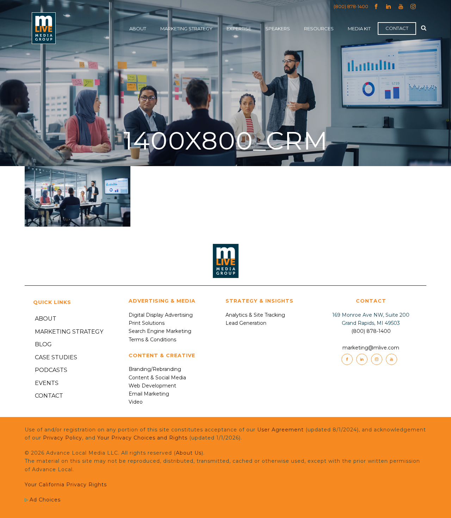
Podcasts (51, 370)
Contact (396, 28)
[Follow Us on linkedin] (361, 359)
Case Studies (56, 357)
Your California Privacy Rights (66, 484)
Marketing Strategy (186, 28)
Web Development (152, 386)
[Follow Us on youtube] (391, 359)
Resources (319, 28)
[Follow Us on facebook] (347, 359)
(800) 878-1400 (351, 6)
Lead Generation (246, 323)
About (137, 28)
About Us (189, 453)
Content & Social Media (157, 377)
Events (46, 383)
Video (136, 402)
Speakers (277, 28)
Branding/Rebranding (155, 369)
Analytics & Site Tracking (255, 315)
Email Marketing (149, 394)
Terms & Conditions (152, 339)
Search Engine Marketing (160, 331)
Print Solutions (147, 323)
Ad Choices (44, 500)
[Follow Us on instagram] (376, 359)
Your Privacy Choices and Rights (142, 438)
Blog (43, 344)
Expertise (239, 28)
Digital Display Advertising (161, 315)
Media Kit (359, 28)
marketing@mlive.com (370, 348)
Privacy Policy (62, 438)
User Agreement (280, 430)
